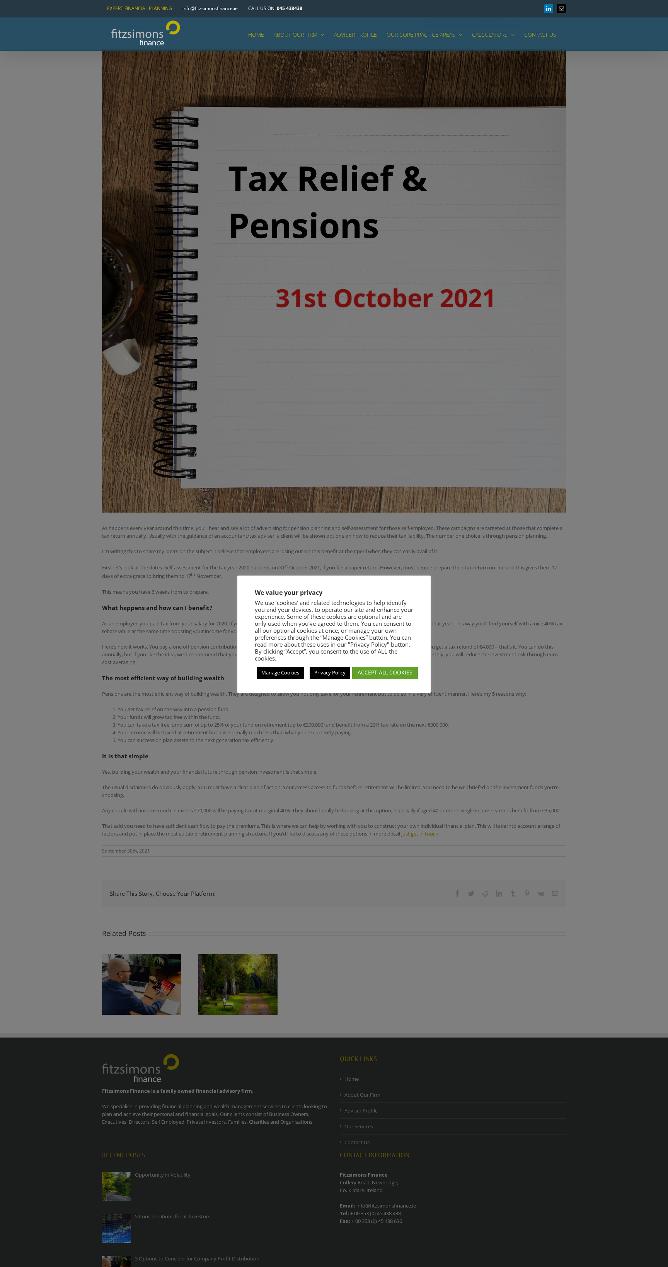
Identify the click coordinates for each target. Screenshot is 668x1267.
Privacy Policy (330, 672)
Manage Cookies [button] (280, 672)
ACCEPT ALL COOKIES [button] (385, 672)
